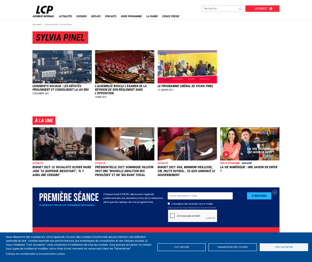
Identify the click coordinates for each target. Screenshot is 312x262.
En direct (261, 8)
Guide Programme (131, 16)
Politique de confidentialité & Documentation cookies (35, 253)
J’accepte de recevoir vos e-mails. (192, 205)
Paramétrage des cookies (233, 247)
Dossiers (82, 16)
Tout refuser (181, 247)
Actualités (65, 16)
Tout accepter (284, 247)
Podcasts (110, 16)
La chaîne (152, 16)
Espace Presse (170, 16)
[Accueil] (43, 16)
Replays (96, 16)
